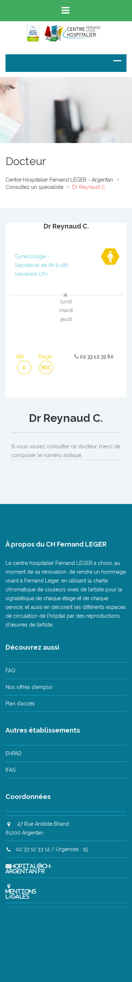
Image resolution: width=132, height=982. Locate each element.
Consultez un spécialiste (34, 187)
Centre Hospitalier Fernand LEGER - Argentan (59, 180)
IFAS (10, 770)
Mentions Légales (95, 961)
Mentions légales (21, 894)
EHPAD (14, 753)
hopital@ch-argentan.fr (29, 869)
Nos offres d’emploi (29, 687)
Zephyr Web (55, 961)
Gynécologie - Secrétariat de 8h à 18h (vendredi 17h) (42, 265)
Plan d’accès (20, 704)
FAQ (10, 670)
